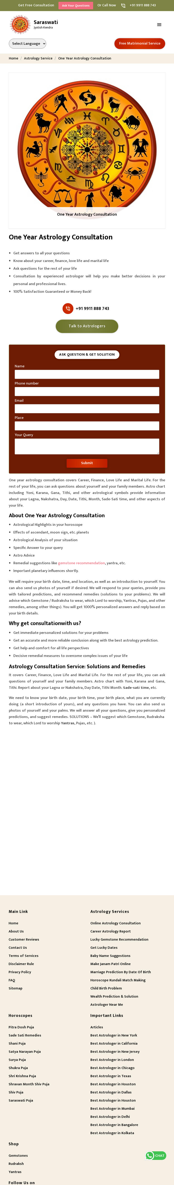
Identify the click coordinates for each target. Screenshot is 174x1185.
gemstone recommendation (81, 563)
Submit (87, 463)
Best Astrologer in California (114, 1044)
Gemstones (18, 1156)
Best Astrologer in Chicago (112, 1068)
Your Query (24, 435)
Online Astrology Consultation (115, 923)
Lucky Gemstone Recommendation (119, 940)
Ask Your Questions (75, 5)
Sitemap (15, 988)
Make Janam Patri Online (110, 964)
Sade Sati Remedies (25, 1035)
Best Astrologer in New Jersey (115, 1052)
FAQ (12, 980)
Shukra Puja (18, 1068)
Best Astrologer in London (112, 1060)
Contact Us (18, 948)
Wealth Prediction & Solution (114, 997)
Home (13, 923)
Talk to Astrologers (87, 326)
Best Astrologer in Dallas (111, 1092)
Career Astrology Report (110, 931)
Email (19, 401)
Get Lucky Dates (104, 948)
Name (19, 366)
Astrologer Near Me (106, 1005)
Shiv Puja (16, 1092)
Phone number (27, 384)
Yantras (15, 1172)
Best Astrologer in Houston (113, 1084)
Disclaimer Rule (21, 964)
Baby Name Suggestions (110, 956)
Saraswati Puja (21, 1101)
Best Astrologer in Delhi (110, 1117)
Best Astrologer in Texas (110, 1076)
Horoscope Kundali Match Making (117, 980)
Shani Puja (17, 1044)
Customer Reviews (24, 940)
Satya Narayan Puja (25, 1052)
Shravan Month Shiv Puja (29, 1084)
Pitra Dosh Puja (21, 1027)
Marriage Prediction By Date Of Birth (120, 972)
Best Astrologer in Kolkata (112, 1133)
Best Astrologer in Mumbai (112, 1109)
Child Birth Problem (106, 988)
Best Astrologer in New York (113, 1035)
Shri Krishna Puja (22, 1076)
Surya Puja (17, 1060)
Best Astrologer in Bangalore (114, 1125)
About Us (16, 931)
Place (19, 418)
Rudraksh (16, 1164)
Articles (96, 1027)
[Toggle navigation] (159, 25)
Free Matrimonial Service (139, 43)
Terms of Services (24, 956)
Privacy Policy (20, 972)
